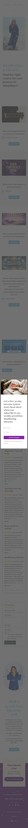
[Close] (25, 381)
